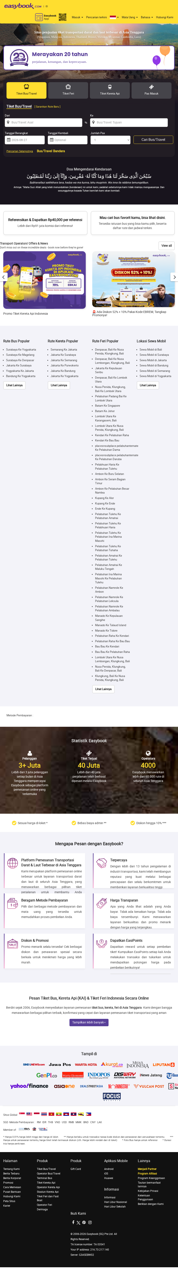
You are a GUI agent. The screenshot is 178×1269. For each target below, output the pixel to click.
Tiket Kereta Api (46, 1182)
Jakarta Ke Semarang (64, 360)
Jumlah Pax (98, 133)
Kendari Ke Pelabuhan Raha (112, 435)
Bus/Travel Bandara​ (51, 151)
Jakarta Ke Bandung (63, 371)
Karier (6, 1205)
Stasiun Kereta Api (48, 1191)
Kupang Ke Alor (104, 498)
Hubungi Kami (164, 17)
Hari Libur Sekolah (115, 1206)
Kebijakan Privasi (148, 1190)
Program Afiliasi (147, 1173)
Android (109, 1169)
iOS (106, 1173)
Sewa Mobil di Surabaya (154, 354)
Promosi (8, 1182)
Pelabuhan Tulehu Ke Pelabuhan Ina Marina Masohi (108, 536)
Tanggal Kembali (58, 133)
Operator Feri (44, 1204)
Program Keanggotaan (151, 1178)
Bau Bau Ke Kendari (107, 646)
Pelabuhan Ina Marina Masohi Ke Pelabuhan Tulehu (108, 578)
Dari (7, 115)
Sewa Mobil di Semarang (155, 371)
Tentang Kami (11, 1169)
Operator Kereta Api (48, 1187)
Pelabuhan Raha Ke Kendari (112, 635)
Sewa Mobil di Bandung (154, 365)
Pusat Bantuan (12, 1191)
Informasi (109, 1197)
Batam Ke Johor (105, 411)
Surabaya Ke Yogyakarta (21, 349)
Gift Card (76, 1169)
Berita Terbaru (11, 1173)
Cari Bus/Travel (153, 140)
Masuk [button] (76, 17)
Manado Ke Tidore (106, 630)
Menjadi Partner (147, 1169)
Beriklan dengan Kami (151, 1204)
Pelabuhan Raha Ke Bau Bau (112, 641)
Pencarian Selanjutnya (20, 151)
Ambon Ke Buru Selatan (109, 474)
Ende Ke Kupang (105, 508)
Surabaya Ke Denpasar (20, 360)
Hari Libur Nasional (115, 1202)
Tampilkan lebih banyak (88, 1022)
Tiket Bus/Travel (46, 1169)
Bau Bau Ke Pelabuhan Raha (112, 652)
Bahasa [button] (146, 17)
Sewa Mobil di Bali (151, 349)
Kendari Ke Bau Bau (107, 440)
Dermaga (42, 1209)
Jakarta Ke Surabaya (18, 365)
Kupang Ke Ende (105, 503)
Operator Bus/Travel (48, 1173)
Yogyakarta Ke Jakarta (20, 371)
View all (167, 246)
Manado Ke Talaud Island (110, 625)
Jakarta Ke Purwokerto (65, 365)
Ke (91, 115)
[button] (114, 17)
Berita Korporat (12, 1178)
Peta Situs (9, 1201)
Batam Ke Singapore (107, 405)
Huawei (108, 1178)
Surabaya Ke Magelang (20, 354)
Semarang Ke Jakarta (64, 349)
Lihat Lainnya (14, 385)
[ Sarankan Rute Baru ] (47, 106)
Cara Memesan (12, 1187)
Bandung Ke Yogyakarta (20, 376)
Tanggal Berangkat (16, 133)
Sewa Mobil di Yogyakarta (155, 376)
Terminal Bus (44, 1178)
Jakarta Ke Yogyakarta (64, 376)
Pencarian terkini (96, 17)
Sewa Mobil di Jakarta (153, 360)
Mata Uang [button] (129, 17)
